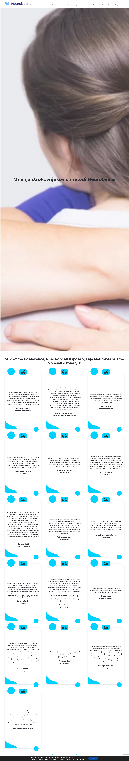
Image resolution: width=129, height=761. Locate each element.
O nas (110, 5)
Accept (93, 758)
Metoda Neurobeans (58, 5)
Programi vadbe (90, 5)
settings (81, 759)
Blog (116, 5)
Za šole (102, 5)
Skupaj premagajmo (74, 5)
